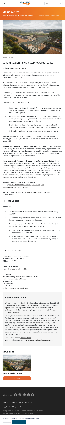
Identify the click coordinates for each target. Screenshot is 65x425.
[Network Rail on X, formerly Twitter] (28, 395)
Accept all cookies (19, 422)
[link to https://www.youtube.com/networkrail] (33, 395)
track (13, 305)
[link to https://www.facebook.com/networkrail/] (16, 395)
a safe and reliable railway (40, 323)
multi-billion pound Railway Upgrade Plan (28, 327)
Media (21, 402)
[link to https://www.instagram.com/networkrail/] (20, 395)
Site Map (24, 414)
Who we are (13, 402)
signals (7, 308)
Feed (31, 414)
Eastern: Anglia (20, 68)
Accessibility (39, 411)
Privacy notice (7, 411)
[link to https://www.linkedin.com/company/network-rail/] (24, 395)
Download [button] (17, 378)
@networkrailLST (33, 192)
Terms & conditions (27, 411)
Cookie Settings (7, 422)
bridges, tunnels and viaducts (31, 305)
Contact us (28, 402)
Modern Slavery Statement (11, 414)
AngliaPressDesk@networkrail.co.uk (15, 288)
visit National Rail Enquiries (17, 269)
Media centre (13, 15)
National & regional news (27, 15)
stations (8, 310)
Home (4, 15)
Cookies (16, 411)
